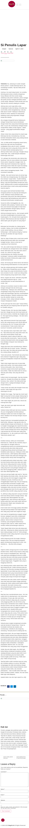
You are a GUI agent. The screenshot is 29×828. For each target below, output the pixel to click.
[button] (17, 5)
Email (3, 794)
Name (3, 789)
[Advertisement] (14, 24)
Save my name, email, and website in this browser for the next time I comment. (14, 807)
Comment (4, 771)
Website (3, 800)
